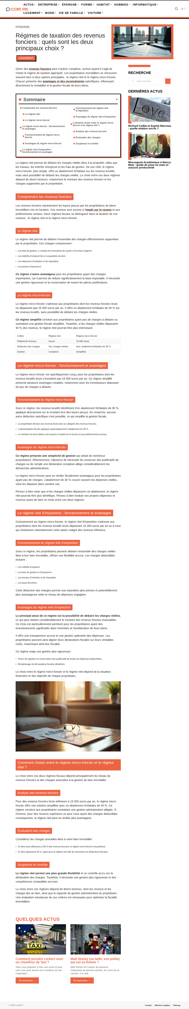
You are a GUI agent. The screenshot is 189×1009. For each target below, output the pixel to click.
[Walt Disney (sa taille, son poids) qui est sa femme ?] (95, 939)
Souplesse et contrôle (87, 143)
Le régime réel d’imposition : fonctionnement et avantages (37, 150)
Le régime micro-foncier (37, 120)
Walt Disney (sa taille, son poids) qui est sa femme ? (95, 960)
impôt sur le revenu (99, 209)
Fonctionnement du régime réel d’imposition (92, 109)
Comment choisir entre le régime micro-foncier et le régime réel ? (93, 124)
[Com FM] (16, 8)
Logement (26, 58)
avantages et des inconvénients (63, 81)
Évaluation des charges (88, 137)
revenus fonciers (40, 68)
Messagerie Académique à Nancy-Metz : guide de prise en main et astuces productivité (149, 165)
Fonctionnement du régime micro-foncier (42, 136)
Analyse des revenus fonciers (91, 131)
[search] (176, 8)
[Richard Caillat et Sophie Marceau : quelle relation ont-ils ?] (150, 110)
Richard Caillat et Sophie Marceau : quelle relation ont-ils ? (149, 127)
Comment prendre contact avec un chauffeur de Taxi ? (39, 960)
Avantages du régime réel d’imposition (96, 117)
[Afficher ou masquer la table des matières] (81, 99)
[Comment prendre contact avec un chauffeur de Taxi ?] (41, 939)
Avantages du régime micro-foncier (43, 143)
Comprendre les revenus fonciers (39, 108)
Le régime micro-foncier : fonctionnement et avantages (43, 127)
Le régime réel (32, 114)
